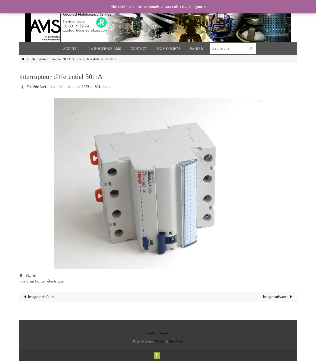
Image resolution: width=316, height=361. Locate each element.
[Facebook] (157, 355)
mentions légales (158, 333)
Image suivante (275, 296)
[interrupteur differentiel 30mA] (158, 183)
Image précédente (42, 296)
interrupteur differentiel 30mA (50, 59)
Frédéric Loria (37, 87)
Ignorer (199, 6)
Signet (30, 275)
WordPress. (176, 341)
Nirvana (160, 341)
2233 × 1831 (91, 87)
